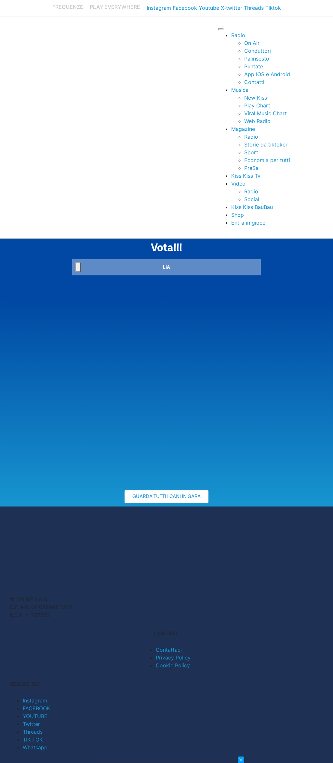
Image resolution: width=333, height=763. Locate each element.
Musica (239, 90)
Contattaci (169, 649)
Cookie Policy (173, 665)
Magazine (243, 129)
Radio (238, 35)
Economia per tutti (267, 160)
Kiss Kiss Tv (245, 176)
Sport (251, 152)
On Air (252, 43)
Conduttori (257, 51)
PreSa (251, 168)
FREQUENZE (67, 7)
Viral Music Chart (265, 113)
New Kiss (255, 97)
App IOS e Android (267, 74)
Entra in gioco (248, 222)
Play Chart (257, 105)
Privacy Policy (173, 657)
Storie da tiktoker (265, 144)
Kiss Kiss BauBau (252, 207)
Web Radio (257, 121)
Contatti (254, 82)
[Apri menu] (220, 29)
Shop (237, 215)
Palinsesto (256, 58)
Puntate (253, 66)
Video (238, 183)
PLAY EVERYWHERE (115, 7)
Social (251, 199)
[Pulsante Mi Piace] (78, 267)
